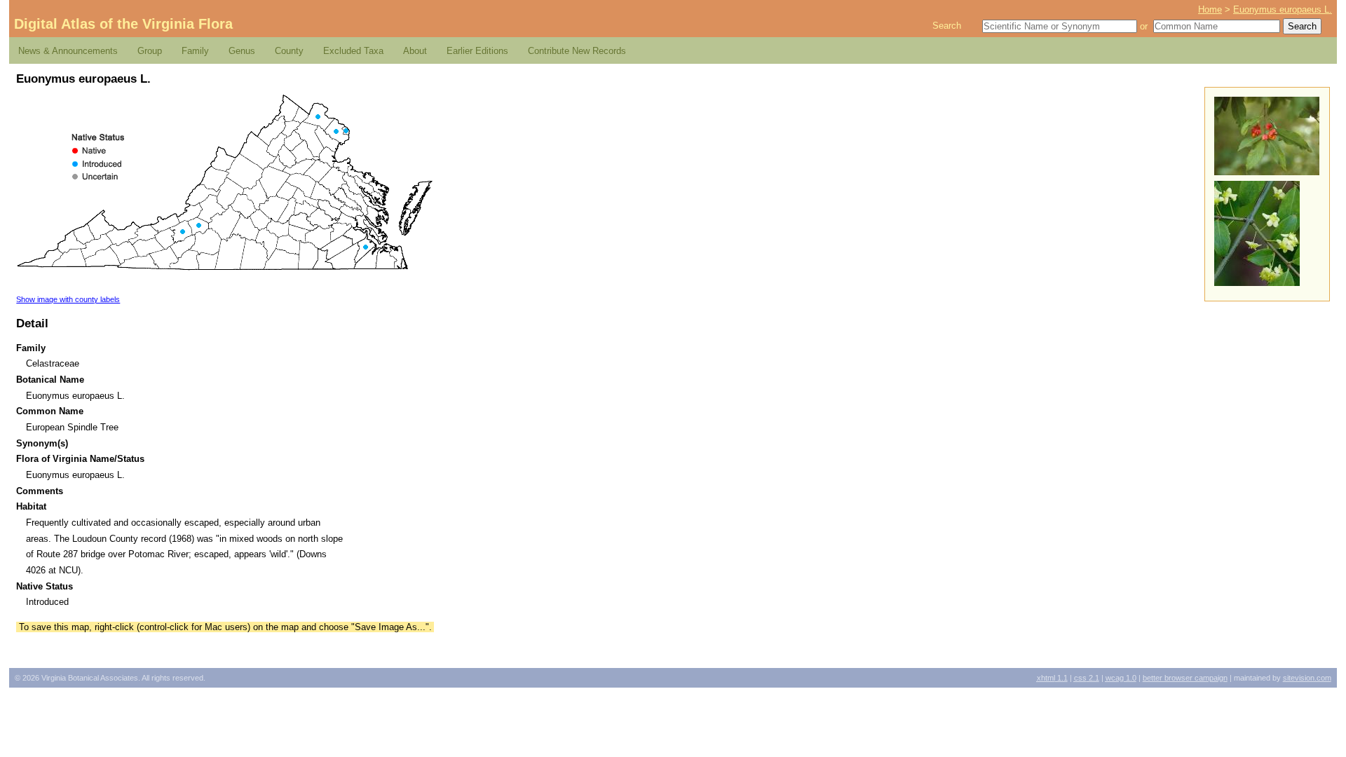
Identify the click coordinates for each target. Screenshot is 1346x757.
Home (1210, 9)
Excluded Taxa (353, 51)
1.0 (1121, 678)
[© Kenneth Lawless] (1257, 283)
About (415, 51)
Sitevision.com (1307, 678)
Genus (242, 51)
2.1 (1086, 678)
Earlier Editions (477, 51)
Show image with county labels (68, 299)
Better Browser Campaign (1185, 678)
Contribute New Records (577, 51)
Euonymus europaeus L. (1282, 9)
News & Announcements (68, 51)
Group (149, 51)
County (289, 51)
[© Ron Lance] (1266, 172)
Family (195, 51)
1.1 (1052, 678)
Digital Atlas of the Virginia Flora (123, 24)
